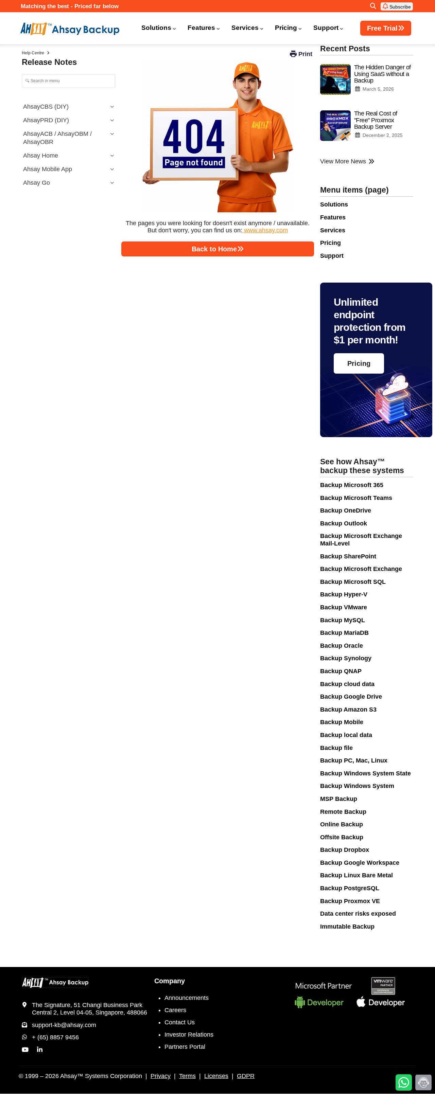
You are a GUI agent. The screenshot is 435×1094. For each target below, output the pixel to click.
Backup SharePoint (348, 556)
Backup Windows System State (365, 773)
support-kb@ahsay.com (64, 1025)
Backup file (336, 748)
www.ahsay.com (265, 230)
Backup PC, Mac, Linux (353, 760)
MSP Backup (338, 798)
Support (325, 27)
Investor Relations (188, 1034)
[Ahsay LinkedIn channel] (39, 1049)
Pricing (286, 27)
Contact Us (179, 1022)
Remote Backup (343, 811)
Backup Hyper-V (343, 594)
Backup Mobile (341, 722)
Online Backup (341, 824)
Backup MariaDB (344, 632)
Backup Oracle (341, 645)
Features (201, 27)
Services (245, 27)
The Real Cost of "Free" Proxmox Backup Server (375, 120)
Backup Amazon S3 (348, 709)
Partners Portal (184, 1046)
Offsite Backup (341, 837)
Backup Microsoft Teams (356, 498)
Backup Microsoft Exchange (361, 569)
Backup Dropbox (344, 849)
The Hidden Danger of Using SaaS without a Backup (382, 74)
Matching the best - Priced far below (70, 6)
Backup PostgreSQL (349, 888)
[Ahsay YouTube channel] (25, 1049)
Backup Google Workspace (359, 862)
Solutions (156, 27)
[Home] (74, 29)
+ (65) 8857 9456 (55, 1037)
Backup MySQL (342, 620)
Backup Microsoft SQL (353, 581)
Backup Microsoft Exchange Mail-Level (361, 540)
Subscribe (399, 7)
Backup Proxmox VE (350, 901)
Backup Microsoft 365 (351, 485)
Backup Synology (345, 658)
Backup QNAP (341, 671)
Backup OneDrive (345, 510)
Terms (187, 1076)
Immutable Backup (347, 926)
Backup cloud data (347, 684)
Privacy (161, 1076)
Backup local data (346, 735)
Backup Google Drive (351, 696)
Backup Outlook (343, 523)
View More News (343, 161)
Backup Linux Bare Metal (356, 875)
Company (169, 981)
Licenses (216, 1076)
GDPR (246, 1076)
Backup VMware (343, 607)
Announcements (186, 997)
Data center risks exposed (358, 913)
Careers (175, 1010)
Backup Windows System (357, 786)
